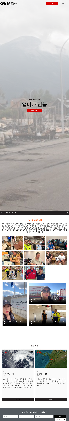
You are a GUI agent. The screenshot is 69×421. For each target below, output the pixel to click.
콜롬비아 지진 (42, 373)
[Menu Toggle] (63, 3)
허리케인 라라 (8, 373)
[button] (7, 212)
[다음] (66, 212)
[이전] (63, 212)
